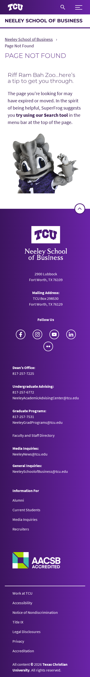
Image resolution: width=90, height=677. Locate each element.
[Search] (63, 7)
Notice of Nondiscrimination (35, 612)
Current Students (26, 509)
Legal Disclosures (26, 631)
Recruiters (20, 529)
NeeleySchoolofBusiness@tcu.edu (40, 471)
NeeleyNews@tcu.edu (30, 454)
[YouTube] (54, 334)
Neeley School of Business (44, 21)
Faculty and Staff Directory (33, 435)
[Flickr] (48, 346)
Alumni (18, 500)
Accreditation (23, 650)
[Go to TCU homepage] (15, 7)
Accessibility (22, 602)
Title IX (17, 622)
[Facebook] (20, 334)
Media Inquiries (24, 519)
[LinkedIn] (71, 334)
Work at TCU (22, 593)
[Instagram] (37, 334)
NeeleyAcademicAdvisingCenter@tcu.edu (45, 397)
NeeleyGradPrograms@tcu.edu (37, 422)
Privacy (18, 641)
